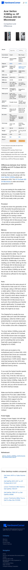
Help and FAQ (6, 564)
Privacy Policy (6, 542)
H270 (20, 63)
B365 (11, 63)
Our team (5, 540)
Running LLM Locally (8, 558)
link (10, 137)
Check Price (13, 140)
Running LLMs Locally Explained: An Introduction (12, 561)
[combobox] (13, 50)
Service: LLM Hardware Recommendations (13, 555)
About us (5, 539)
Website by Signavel (17, 530)
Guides (4, 557)
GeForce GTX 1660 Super (22, 67)
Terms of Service (7, 544)
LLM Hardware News (8, 563)
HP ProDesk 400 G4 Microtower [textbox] (22, 50)
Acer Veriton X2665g (8, 177)
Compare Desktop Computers (10, 566)
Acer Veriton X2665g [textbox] (13, 50)
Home (4, 553)
